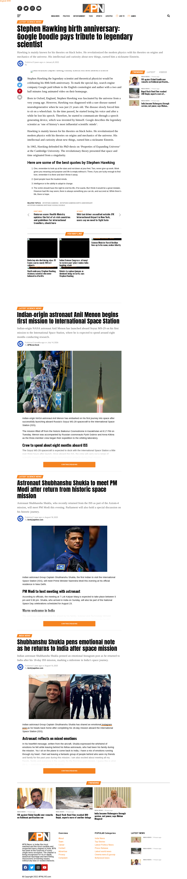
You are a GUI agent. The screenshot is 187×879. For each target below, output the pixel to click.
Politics (66, 16)
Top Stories (100, 841)
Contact (62, 848)
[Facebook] (25, 867)
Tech (91, 16)
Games (133, 16)
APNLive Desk (33, 345)
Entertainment (79, 16)
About (61, 838)
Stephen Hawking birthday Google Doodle (46, 205)
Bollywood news (102, 858)
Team (61, 841)
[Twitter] (32, 867)
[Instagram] (38, 867)
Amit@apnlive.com (35, 520)
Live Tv (121, 16)
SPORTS (99, 16)
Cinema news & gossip (105, 854)
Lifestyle (109, 16)
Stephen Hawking (51, 203)
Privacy (62, 854)
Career (61, 845)
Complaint (63, 858)
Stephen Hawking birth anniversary (77, 203)
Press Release (101, 848)
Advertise (63, 851)
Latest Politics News (104, 845)
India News (55, 16)
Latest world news (103, 851)
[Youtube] (44, 867)
